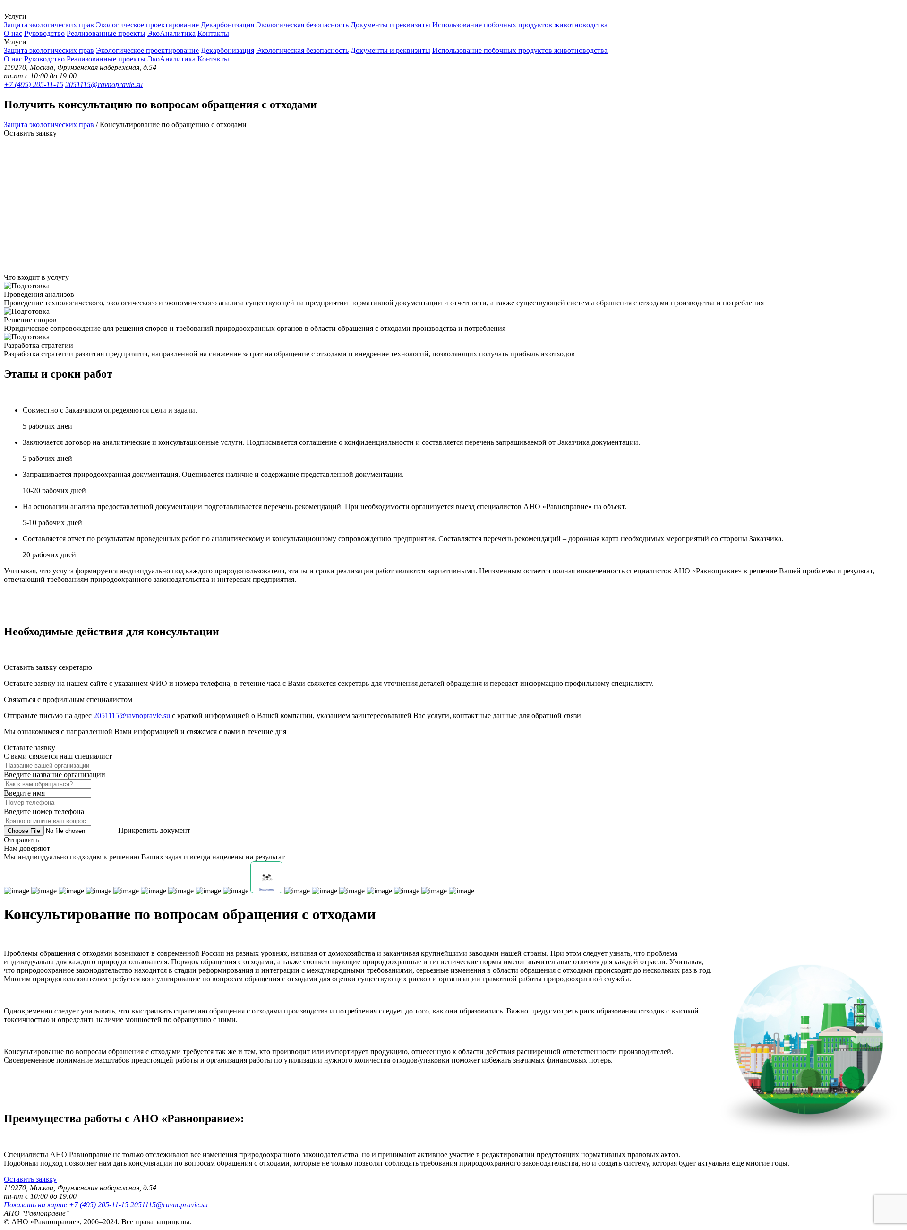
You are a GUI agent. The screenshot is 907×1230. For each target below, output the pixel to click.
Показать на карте (35, 1205)
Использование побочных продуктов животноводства (520, 25)
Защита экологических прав (49, 25)
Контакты (213, 33)
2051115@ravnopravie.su (104, 84)
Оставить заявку (30, 1179)
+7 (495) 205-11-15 (33, 84)
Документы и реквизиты (390, 25)
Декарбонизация (227, 25)
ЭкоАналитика (171, 33)
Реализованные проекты (106, 33)
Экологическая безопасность (302, 25)
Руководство (44, 33)
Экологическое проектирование (147, 25)
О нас (13, 33)
